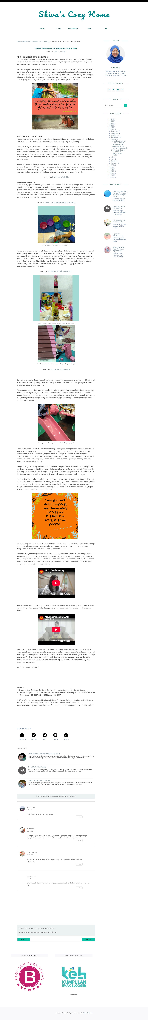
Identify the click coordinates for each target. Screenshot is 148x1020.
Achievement (74, 28)
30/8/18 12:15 (30, 854)
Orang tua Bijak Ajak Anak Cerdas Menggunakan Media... (117, 152)
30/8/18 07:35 (30, 831)
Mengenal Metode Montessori (60, 271)
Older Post (88, 939)
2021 (111, 125)
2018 (111, 129)
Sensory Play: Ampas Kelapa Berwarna (60, 202)
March (113, 161)
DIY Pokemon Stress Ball (60, 370)
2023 (111, 121)
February (114, 163)
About (58, 28)
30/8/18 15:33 (30, 878)
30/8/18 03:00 (30, 809)
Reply (79, 817)
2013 (111, 171)
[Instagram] (118, 90)
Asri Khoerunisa (31, 852)
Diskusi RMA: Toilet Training (37, 767)
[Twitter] (113, 90)
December (115, 131)
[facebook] (109, 90)
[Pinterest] (122, 90)
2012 (111, 173)
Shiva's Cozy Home (74, 14)
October (114, 135)
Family (90, 28)
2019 (111, 127)
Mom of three (30, 829)
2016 (111, 167)
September (115, 137)
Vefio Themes (87, 1013)
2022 (111, 123)
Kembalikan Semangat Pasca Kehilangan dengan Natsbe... (118, 142)
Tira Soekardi (30, 807)
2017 (111, 165)
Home (42, 28)
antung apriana (31, 876)
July (112, 157)
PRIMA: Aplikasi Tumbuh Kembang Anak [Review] (44, 754)
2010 (111, 177)
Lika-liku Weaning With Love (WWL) (39, 780)
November (115, 133)
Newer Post (24, 939)
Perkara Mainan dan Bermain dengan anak (119, 147)
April (113, 159)
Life (105, 28)
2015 (111, 169)
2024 (111, 119)
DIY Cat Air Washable (60, 177)
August (113, 139)
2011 (111, 175)
